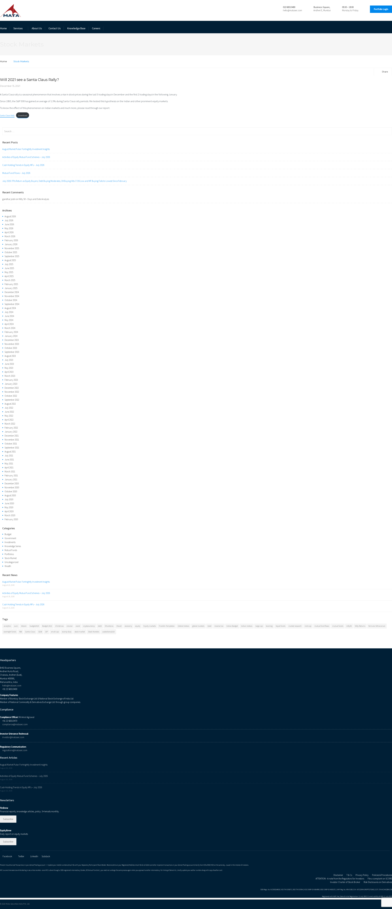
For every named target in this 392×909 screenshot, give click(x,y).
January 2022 (11, 431)
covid (78, 626)
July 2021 (9, 455)
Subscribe (8, 819)
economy (128, 626)
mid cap (308, 626)
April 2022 (9, 419)
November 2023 (12, 344)
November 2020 (12, 487)
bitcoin (23, 626)
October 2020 (11, 491)
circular (70, 626)
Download (22, 115)
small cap (55, 631)
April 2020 (9, 511)
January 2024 (11, 336)
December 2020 (12, 483)
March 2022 (10, 423)
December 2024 (12, 292)
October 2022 (11, 395)
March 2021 (10, 471)
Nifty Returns (360, 626)
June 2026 (9, 224)
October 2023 (11, 347)
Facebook (7, 856)
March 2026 (10, 236)
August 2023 (10, 355)
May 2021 (9, 463)
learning (269, 626)
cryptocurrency (89, 626)
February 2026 (11, 240)
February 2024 (11, 332)
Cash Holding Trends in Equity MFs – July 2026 (23, 165)
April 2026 (9, 232)
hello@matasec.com (292, 10)
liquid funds (280, 626)
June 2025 (9, 268)
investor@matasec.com (13, 737)
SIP (46, 631)
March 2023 (10, 375)
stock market (80, 631)
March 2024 (10, 328)
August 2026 (10, 216)
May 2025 (9, 272)
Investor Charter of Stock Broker (345, 882)
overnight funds (10, 631)
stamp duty (66, 631)
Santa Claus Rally (7, 115)
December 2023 (12, 340)
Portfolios (9, 554)
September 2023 (12, 351)
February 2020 (11, 519)
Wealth (8, 566)
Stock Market (11, 558)
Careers (96, 28)
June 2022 (9, 411)
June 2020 (9, 503)
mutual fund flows (322, 626)
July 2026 (9, 220)
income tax (219, 626)
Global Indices (183, 626)
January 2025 (11, 288)
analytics (7, 626)
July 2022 (9, 407)
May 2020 (9, 507)
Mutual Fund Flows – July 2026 (16, 173)
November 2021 (12, 439)
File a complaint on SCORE (380, 878)
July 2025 (9, 264)
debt (100, 626)
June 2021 (9, 459)
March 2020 (10, 515)
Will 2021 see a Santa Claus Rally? (29, 79)
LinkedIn (34, 856)
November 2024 (12, 296)
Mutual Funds (11, 550)
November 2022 (12, 391)
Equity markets (149, 626)
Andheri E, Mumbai (322, 10)
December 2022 (12, 387)
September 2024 (12, 304)
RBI (20, 631)
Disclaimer (338, 875)
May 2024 (9, 320)
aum (16, 626)
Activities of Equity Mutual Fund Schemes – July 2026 (26, 157)
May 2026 (9, 228)
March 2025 (10, 280)
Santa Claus (30, 631)
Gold (209, 626)
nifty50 (349, 626)
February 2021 (11, 475)
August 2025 (10, 260)
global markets (198, 626)
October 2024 (11, 300)
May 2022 (9, 415)
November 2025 (12, 248)
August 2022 (10, 403)
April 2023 (9, 371)
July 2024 (9, 312)
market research (295, 626)
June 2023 (9, 363)
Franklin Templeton (167, 626)
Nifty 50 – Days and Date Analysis (34, 199)
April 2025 (9, 276)
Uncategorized (11, 562)
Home (3, 28)
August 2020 (10, 495)
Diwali (119, 626)
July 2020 (9, 499)
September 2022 (12, 399)
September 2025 (12, 256)
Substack (46, 856)
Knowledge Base (76, 28)
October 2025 (11, 252)
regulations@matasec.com (14, 750)
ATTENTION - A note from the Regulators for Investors (340, 878)
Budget (8, 534)
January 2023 (11, 383)
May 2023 (9, 367)
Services (18, 28)
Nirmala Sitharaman (376, 626)
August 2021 (10, 451)
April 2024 (9, 324)
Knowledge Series (13, 546)
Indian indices (246, 626)
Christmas (59, 626)
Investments (10, 542)
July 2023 (9, 359)
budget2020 (34, 626)
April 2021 (9, 467)
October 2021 (11, 443)
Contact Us (55, 28)
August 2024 (10, 308)
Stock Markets (93, 631)
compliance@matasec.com (15, 724)
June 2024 (9, 316)
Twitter (21, 856)
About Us (37, 28)
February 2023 (11, 379)
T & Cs (349, 875)
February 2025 (11, 284)
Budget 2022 (47, 626)
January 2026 (11, 244)
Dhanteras (109, 626)
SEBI (40, 631)
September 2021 (12, 447)
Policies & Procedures (382, 875)
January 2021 (11, 479)
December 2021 (12, 435)
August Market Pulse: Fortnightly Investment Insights (26, 149)
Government (10, 538)
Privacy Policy (362, 875)
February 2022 (11, 427)
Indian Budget (232, 626)
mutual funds (337, 626)
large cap (259, 626)
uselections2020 (108, 631)
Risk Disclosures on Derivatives (378, 882)
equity (137, 626)
